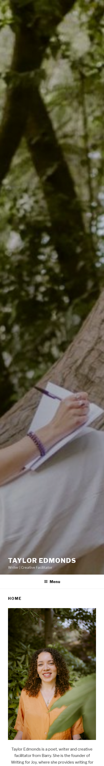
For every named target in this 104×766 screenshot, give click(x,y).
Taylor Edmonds (42, 560)
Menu (55, 581)
